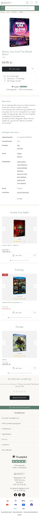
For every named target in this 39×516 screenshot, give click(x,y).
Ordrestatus (6, 429)
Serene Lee (21, 180)
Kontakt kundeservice (10, 418)
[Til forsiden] (6, 2)
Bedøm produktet (19, 398)
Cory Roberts (21, 183)
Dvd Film (20, 148)
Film (18, 145)
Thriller (19, 153)
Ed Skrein (20, 171)
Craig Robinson (22, 165)
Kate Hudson (21, 162)
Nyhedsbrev (6, 434)
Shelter (4, 360)
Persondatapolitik (17, 512)
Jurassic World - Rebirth (10, 245)
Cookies (20, 514)
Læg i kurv (14, 69)
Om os (4, 439)
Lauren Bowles (22, 168)
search (37, 8)
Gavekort (5, 445)
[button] (3, 229)
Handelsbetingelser (6, 512)
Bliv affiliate (7, 450)
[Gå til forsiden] (19, 474)
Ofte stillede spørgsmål (11, 423)
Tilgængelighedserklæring (30, 512)
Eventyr (19, 157)
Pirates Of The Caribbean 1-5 (12, 302)
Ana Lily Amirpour (23, 192)
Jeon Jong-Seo (22, 174)
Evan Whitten (21, 177)
